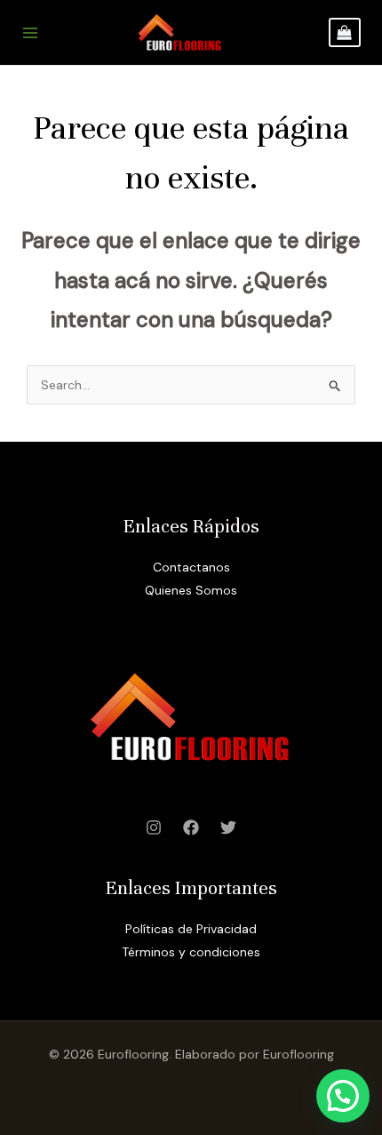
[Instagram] (154, 827)
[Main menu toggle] (30, 33)
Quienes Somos (191, 590)
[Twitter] (228, 827)
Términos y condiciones (191, 952)
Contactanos (191, 567)
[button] (343, 1096)
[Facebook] (191, 827)
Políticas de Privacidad (191, 929)
